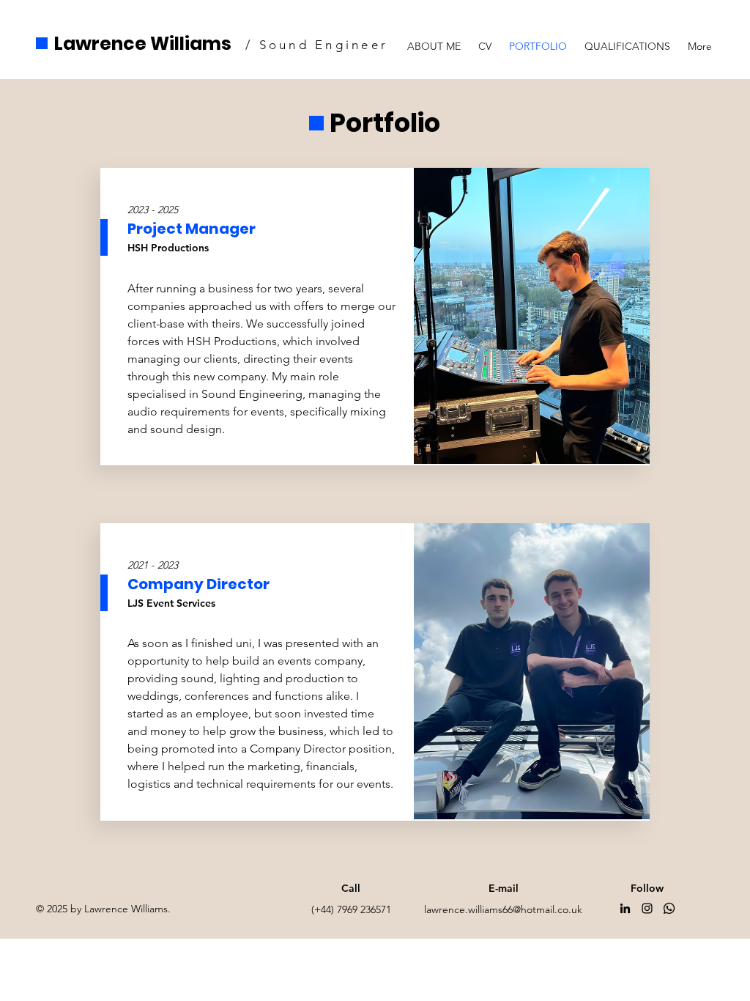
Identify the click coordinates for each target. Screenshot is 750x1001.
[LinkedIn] (625, 908)
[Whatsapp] (669, 908)
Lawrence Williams (142, 43)
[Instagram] (647, 908)
